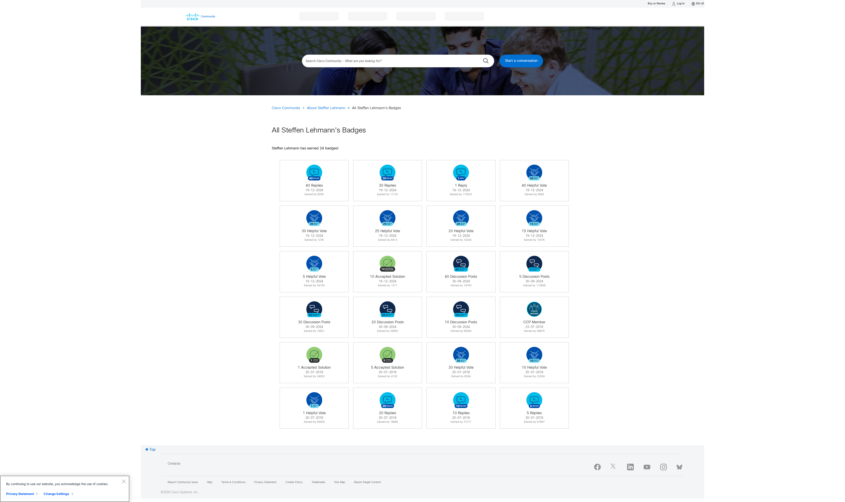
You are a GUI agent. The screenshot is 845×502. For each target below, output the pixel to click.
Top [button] (152, 449)
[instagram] (663, 467)
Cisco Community (286, 108)
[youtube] (647, 467)
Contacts (174, 463)
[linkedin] (630, 467)
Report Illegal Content (367, 482)
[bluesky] (679, 466)
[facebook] (597, 467)
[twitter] (614, 467)
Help (209, 482)
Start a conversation (521, 61)
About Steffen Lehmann (326, 108)
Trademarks (318, 482)
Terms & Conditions (233, 482)
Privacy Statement (20, 494)
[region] (64, 489)
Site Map (339, 482)
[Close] (123, 481)
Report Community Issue (183, 482)
